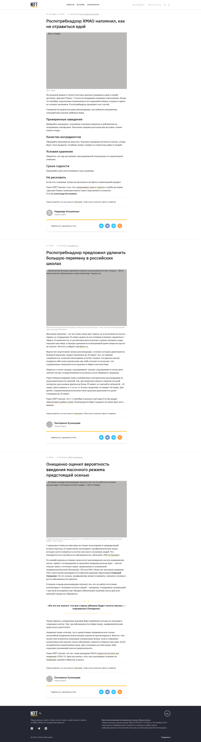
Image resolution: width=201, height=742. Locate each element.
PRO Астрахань (111, 555)
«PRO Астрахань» (75, 457)
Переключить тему (169, 5)
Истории (80, 5)
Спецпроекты (93, 5)
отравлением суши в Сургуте (90, 187)
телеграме (78, 202)
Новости (70, 5)
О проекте (165, 737)
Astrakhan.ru (73, 246)
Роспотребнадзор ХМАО (89, 14)
